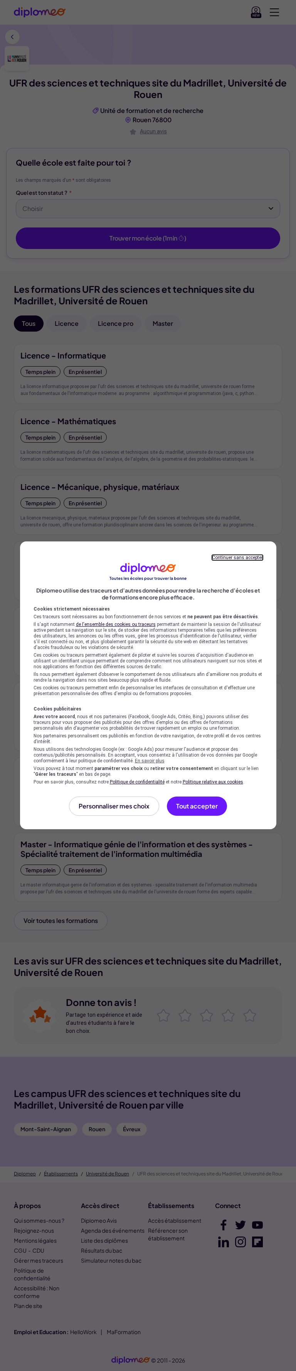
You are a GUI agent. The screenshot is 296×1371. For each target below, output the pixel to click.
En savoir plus (150, 761)
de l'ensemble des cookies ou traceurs (116, 624)
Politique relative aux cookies (213, 782)
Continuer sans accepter (237, 557)
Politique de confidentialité (137, 782)
